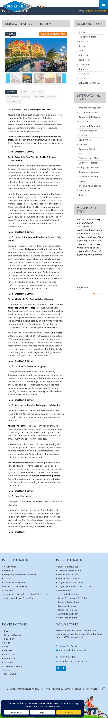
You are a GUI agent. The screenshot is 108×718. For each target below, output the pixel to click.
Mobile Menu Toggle (103, 4)
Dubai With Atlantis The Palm (72, 598)
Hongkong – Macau (88, 167)
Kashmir (82, 32)
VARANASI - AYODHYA (14, 666)
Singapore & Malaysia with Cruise (74, 586)
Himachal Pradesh (87, 36)
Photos (11, 34)
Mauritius (83, 144)
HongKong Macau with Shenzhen (20, 574)
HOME (81, 11)
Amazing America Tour (89, 107)
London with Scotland (89, 126)
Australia (82, 195)
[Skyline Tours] (23, 6)
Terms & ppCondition (44, 96)
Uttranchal (83, 64)
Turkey (81, 181)
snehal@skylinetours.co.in (73, 650)
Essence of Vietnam (88, 162)
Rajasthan (83, 41)
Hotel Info (38, 91)
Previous (8, 78)
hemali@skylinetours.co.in (73, 661)
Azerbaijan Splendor (88, 172)
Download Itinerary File (53, 34)
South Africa (84, 139)
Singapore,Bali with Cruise (70, 582)
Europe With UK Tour (88, 112)
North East (83, 55)
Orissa (81, 78)
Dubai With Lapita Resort (16, 586)
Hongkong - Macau (67, 610)
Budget (24, 91)
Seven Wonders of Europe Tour (19, 598)
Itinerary (11, 91)
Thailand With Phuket (68, 594)
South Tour (84, 60)
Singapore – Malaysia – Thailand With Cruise (26, 594)
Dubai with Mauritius (68, 566)
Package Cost (14, 101)
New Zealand (84, 190)
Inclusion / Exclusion (18, 96)
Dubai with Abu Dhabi (89, 158)
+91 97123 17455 (67, 657)
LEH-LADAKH (84, 73)
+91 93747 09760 (67, 646)
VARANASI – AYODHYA (89, 83)
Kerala (81, 46)
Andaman (83, 69)
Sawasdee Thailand (88, 176)
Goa (80, 50)
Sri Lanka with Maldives (89, 186)
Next (64, 78)
